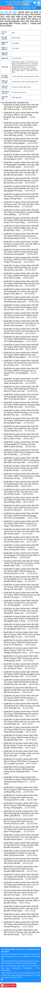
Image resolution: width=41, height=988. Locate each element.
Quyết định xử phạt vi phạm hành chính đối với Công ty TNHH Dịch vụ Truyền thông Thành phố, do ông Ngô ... (21, 729)
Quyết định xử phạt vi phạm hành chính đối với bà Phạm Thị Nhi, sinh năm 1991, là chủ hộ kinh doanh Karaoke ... (21, 323)
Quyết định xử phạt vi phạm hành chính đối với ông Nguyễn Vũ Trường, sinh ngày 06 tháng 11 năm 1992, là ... (21, 291)
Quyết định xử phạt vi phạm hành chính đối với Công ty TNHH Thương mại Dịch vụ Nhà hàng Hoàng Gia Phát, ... (21, 236)
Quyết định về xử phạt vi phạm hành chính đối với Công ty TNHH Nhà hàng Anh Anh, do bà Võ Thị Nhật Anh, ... (21, 642)
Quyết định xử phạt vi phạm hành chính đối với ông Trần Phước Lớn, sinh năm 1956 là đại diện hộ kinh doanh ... (21, 837)
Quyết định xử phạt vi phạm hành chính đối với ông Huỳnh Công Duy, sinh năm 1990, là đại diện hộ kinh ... (22, 900)
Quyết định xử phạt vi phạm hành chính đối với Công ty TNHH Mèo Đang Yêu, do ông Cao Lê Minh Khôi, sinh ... (21, 714)
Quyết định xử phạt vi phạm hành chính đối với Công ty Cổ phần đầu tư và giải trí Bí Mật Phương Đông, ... (22, 212)
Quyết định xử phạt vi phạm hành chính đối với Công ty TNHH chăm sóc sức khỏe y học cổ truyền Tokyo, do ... (22, 721)
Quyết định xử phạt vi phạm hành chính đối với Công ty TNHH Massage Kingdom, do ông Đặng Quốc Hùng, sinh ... (21, 299)
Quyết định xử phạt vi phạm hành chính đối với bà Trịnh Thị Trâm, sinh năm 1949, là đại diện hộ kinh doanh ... (21, 531)
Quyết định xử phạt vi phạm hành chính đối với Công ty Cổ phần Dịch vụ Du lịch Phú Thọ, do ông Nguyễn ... (21, 603)
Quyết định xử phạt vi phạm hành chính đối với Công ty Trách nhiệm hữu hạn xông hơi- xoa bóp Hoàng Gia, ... (21, 924)
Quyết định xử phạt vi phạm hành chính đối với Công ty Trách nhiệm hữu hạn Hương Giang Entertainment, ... (21, 149)
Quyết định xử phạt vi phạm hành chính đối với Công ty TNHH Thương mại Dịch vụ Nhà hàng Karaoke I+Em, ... (21, 698)
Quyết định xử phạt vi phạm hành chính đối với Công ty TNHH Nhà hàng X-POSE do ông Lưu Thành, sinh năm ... (21, 389)
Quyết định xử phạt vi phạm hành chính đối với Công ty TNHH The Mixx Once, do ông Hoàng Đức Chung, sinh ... (21, 610)
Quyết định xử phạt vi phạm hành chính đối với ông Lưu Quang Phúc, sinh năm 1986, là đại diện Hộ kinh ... (22, 244)
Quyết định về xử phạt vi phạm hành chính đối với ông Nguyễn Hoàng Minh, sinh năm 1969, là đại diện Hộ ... (21, 813)
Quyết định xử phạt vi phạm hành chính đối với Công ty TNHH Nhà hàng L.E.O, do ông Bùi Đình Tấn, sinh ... (21, 412)
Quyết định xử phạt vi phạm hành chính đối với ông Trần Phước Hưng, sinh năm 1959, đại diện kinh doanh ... (21, 845)
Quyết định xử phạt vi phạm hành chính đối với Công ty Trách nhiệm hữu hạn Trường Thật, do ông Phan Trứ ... (21, 428)
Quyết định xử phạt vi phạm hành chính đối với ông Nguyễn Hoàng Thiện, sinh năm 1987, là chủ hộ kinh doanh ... (21, 397)
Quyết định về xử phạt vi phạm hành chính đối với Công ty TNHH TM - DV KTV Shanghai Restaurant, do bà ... (21, 650)
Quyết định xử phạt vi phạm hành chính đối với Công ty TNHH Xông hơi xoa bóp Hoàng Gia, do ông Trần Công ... (22, 404)
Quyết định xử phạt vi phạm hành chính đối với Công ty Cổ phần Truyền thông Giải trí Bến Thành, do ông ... (21, 107)
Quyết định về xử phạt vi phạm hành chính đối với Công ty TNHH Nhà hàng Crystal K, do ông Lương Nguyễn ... (21, 805)
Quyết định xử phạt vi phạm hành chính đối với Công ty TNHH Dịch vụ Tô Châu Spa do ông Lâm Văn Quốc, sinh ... (21, 539)
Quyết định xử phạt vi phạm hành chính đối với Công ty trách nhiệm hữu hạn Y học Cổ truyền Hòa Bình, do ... (21, 884)
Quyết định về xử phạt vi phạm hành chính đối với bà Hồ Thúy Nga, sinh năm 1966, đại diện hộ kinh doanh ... (21, 932)
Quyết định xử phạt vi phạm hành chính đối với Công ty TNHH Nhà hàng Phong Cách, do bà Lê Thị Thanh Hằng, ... (21, 220)
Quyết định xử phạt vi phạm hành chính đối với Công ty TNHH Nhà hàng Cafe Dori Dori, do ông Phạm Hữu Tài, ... (22, 283)
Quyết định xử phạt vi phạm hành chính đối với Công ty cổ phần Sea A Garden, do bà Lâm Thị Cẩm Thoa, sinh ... (21, 307)
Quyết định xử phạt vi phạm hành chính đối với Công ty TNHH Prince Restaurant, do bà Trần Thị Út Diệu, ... (21, 452)
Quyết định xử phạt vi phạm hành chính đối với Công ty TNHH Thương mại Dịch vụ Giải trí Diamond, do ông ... (22, 476)
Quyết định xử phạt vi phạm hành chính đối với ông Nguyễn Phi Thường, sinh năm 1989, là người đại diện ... (21, 444)
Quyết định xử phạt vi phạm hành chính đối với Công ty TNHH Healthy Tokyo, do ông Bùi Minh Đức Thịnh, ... (21, 228)
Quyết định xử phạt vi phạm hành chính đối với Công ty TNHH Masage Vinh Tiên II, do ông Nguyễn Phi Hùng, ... (21, 188)
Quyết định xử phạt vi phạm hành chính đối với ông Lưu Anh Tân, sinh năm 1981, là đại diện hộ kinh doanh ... (21, 204)
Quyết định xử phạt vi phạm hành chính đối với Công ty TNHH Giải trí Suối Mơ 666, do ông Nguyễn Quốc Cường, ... (21, 618)
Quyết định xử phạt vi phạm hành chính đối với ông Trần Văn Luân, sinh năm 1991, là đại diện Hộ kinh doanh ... (21, 172)
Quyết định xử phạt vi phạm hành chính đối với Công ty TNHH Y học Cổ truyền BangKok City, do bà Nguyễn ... (21, 115)
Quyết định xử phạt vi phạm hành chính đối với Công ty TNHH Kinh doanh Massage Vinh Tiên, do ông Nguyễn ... (21, 141)
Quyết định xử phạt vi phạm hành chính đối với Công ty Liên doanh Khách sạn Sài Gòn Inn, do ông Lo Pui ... (21, 363)
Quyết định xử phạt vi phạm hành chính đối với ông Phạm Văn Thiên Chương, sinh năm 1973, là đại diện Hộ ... (22, 706)
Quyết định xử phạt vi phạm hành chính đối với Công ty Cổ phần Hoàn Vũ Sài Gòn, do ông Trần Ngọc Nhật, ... (21, 500)
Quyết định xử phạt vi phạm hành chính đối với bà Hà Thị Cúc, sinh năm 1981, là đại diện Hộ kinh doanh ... (21, 125)
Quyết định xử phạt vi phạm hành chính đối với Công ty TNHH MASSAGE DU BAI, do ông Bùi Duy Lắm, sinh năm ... (21, 682)
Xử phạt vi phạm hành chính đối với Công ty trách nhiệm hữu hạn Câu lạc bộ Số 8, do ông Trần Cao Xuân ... (21, 892)
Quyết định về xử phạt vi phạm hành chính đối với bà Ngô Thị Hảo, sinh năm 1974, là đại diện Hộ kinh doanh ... (21, 745)
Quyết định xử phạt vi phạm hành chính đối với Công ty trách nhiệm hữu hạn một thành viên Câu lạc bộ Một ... (21, 861)
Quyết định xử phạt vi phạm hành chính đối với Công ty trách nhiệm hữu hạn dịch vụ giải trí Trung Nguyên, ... (21, 829)
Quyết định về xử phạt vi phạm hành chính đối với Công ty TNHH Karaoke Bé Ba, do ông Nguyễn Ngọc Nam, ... (21, 737)
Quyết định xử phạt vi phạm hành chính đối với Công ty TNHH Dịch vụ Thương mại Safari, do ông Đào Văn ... (21, 381)
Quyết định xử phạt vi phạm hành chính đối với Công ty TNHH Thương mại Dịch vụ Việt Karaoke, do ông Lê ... (22, 595)
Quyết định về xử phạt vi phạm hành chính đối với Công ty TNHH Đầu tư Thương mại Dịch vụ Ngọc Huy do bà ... (21, 761)
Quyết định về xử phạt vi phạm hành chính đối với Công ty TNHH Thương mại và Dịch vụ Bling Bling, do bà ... (21, 658)
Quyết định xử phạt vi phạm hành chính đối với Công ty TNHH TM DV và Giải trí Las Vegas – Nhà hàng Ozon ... (21, 523)
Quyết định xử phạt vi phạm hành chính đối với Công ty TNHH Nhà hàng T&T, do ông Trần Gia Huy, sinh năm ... (21, 267)
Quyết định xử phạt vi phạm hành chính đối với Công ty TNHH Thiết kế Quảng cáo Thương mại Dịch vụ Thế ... (21, 571)
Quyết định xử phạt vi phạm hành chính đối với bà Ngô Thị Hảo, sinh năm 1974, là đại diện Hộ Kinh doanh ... (21, 492)
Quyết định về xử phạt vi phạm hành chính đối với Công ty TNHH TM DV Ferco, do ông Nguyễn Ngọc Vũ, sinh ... (22, 634)
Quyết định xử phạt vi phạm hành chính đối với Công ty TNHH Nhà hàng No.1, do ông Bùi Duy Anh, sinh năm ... (21, 180)
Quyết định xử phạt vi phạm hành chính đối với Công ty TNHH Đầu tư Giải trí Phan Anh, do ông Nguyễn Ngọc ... (21, 420)
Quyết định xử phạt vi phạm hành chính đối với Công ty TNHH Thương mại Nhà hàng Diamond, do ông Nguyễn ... (21, 252)
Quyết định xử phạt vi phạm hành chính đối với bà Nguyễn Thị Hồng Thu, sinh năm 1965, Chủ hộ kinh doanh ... (21, 853)
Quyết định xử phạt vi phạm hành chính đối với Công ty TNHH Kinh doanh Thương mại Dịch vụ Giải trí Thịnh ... (21, 436)
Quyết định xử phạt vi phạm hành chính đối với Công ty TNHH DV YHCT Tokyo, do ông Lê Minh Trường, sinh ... (21, 260)
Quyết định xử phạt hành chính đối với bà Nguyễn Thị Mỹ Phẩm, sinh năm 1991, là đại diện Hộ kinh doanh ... (22, 690)
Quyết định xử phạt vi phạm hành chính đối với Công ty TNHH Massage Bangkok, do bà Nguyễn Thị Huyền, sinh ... (22, 674)
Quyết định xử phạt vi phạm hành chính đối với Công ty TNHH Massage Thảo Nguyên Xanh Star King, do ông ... (21, 133)
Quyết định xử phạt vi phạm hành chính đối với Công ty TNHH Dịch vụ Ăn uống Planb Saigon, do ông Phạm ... (21, 196)
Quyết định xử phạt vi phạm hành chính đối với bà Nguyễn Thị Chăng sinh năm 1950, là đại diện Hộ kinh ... (22, 555)
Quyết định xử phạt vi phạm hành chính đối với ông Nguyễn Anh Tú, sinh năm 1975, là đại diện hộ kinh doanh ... (21, 579)
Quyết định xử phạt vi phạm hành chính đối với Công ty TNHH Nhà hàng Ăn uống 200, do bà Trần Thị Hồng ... (21, 275)
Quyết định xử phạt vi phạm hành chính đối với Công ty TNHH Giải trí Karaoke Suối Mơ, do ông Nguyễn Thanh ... (22, 157)
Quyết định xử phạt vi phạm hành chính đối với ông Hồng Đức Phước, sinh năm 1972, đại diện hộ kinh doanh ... (21, 908)
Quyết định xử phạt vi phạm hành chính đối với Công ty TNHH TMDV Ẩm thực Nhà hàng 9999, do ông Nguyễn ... (21, 355)
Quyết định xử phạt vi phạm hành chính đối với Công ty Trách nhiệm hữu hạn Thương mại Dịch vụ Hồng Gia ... (21, 507)
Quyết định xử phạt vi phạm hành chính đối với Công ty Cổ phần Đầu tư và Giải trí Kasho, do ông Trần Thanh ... (21, 547)
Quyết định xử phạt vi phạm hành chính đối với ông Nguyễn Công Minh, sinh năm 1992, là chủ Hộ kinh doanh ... (21, 164)
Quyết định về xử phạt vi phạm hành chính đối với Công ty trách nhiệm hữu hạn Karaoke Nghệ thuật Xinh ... (21, 869)
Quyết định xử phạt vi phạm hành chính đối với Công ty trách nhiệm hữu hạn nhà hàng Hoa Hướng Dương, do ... (21, 877)
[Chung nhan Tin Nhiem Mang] (14, 980)
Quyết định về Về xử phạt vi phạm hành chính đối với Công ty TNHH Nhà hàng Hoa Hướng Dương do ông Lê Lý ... (21, 779)
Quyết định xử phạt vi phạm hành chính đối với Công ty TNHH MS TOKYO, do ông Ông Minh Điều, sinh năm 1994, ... (21, 460)
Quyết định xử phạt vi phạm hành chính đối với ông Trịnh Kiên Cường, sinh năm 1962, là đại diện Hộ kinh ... (21, 468)
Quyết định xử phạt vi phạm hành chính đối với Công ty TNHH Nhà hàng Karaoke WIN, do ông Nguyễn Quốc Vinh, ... (21, 626)
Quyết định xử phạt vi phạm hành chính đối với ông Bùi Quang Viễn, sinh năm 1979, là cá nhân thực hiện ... (21, 484)
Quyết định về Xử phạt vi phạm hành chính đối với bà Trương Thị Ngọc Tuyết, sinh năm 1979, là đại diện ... (22, 753)
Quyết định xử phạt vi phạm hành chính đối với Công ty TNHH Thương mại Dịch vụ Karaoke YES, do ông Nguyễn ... (21, 370)
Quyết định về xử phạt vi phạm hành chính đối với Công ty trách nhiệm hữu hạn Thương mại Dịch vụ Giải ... (21, 797)
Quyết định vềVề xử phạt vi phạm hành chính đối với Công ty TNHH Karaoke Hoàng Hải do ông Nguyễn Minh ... (19, 769)
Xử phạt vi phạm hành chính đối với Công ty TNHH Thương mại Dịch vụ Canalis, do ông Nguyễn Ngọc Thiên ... (21, 563)
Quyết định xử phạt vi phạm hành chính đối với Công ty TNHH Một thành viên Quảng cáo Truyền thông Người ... (21, 339)
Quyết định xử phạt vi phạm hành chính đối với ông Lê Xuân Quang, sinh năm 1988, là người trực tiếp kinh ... (21, 916)
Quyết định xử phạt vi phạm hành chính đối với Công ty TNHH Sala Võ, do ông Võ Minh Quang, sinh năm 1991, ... (21, 587)
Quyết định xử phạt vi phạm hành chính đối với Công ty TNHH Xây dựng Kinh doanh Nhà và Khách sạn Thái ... (21, 347)
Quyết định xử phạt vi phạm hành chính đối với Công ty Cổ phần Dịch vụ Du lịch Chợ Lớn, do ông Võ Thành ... (21, 666)
